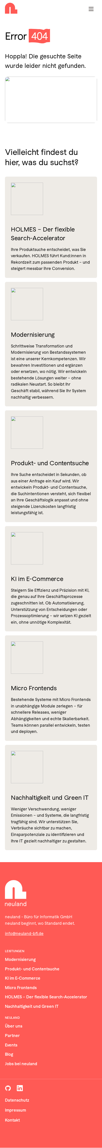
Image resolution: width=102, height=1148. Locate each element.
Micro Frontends (34, 688)
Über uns (13, 1026)
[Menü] (91, 9)
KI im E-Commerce (37, 578)
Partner (12, 1035)
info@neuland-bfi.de (24, 933)
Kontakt (12, 1120)
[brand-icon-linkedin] (20, 1088)
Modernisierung (32, 334)
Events (11, 1045)
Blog (9, 1054)
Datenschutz (17, 1100)
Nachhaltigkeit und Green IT (49, 797)
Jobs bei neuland (21, 1063)
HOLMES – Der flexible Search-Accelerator (43, 233)
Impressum (15, 1110)
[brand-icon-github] (8, 1088)
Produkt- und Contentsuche (50, 462)
